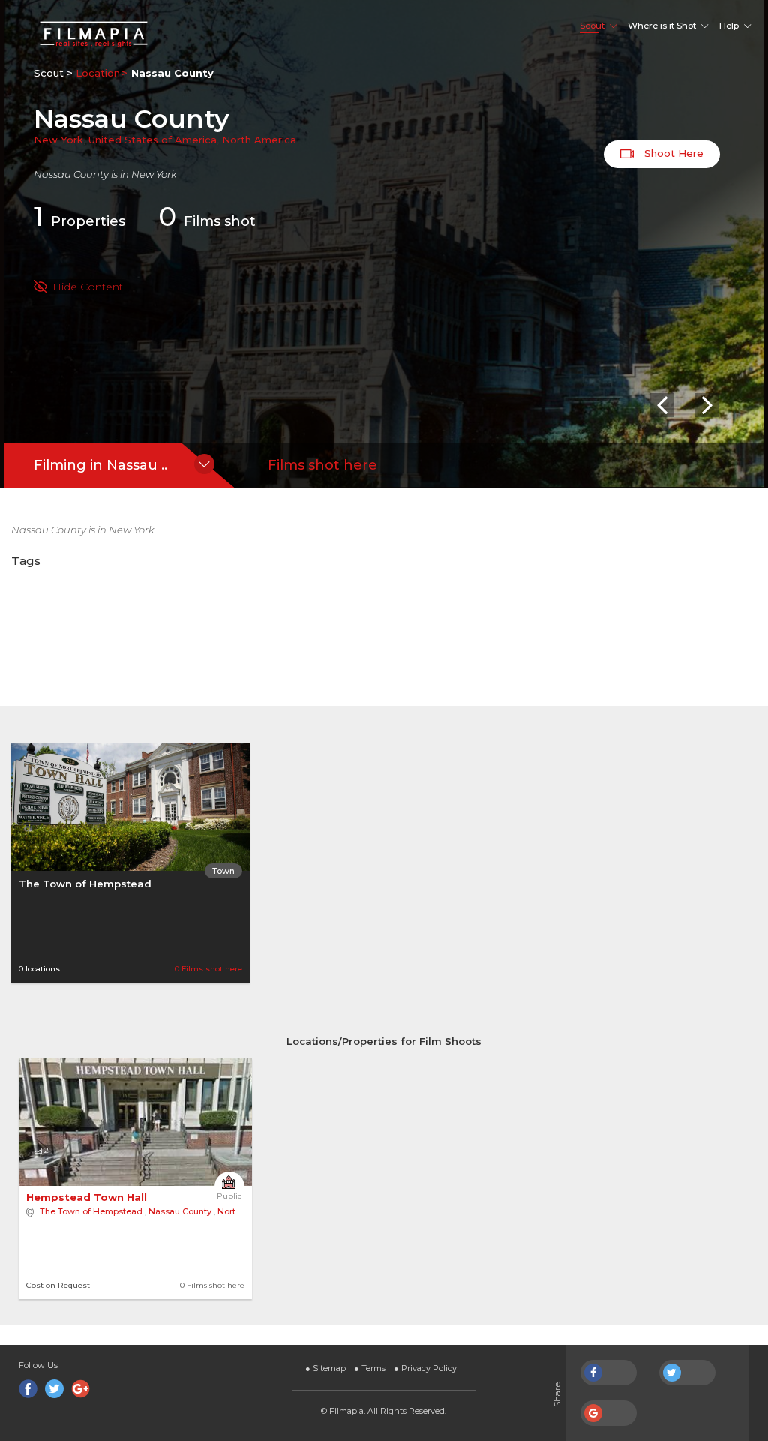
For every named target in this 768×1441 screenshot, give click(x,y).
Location (98, 73)
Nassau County (180, 1211)
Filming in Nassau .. (100, 465)
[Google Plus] (80, 1388)
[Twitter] (54, 1388)
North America (259, 140)
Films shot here (322, 465)
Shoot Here (672, 153)
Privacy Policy (425, 1368)
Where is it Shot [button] (662, 25)
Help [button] (729, 25)
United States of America (152, 140)
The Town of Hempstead (85, 883)
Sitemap (325, 1368)
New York (58, 140)
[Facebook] (28, 1388)
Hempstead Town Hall (88, 1197)
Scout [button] (592, 25)
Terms (370, 1368)
